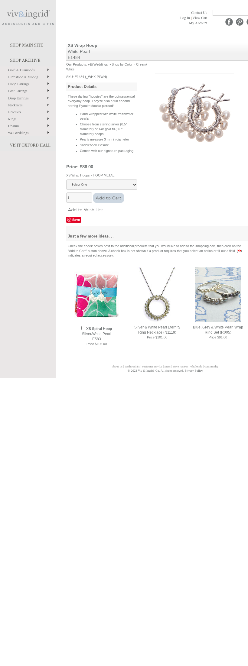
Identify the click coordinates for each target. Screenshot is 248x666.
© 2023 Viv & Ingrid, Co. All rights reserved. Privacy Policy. (165, 370)
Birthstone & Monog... (24, 76)
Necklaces (15, 104)
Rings (12, 118)
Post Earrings (18, 90)
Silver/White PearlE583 (97, 334)
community (211, 366)
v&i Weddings (18, 132)
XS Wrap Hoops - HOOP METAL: (90, 175)
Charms (13, 125)
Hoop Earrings (18, 83)
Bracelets (14, 111)
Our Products (76, 64)
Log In (185, 17)
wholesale (196, 366)
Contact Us (199, 12)
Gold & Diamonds (21, 69)
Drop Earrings (18, 97)
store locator (180, 366)
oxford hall (28, 143)
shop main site (28, 43)
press (168, 366)
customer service (152, 366)
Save (76, 219)
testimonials (132, 366)
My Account (198, 22)
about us (117, 366)
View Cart (199, 17)
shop (28, 58)
